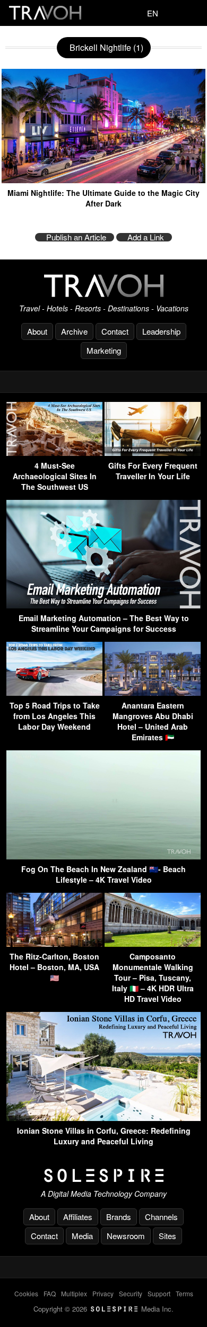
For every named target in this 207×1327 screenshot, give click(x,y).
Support (159, 1293)
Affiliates (77, 1216)
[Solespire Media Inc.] (103, 1175)
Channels (161, 1216)
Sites (167, 1235)
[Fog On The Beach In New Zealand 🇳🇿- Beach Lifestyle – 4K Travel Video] (103, 856)
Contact (114, 331)
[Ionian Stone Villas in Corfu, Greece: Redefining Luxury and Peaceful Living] (103, 1117)
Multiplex (74, 1293)
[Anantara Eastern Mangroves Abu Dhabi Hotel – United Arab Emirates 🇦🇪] (153, 692)
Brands (118, 1216)
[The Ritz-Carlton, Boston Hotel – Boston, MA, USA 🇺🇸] (54, 943)
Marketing (104, 350)
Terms (184, 1293)
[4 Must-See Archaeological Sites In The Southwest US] (54, 452)
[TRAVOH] (103, 285)
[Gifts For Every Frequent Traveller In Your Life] (153, 452)
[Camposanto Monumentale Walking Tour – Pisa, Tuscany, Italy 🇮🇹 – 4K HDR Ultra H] (153, 943)
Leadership (161, 331)
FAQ (50, 1293)
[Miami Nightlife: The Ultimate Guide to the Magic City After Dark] (103, 179)
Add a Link (145, 237)
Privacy (103, 1293)
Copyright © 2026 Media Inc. (103, 1309)
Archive (74, 331)
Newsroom (126, 1235)
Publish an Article (76, 237)
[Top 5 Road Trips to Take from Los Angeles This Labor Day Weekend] (54, 692)
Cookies (26, 1293)
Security (130, 1293)
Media (82, 1235)
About (37, 331)
